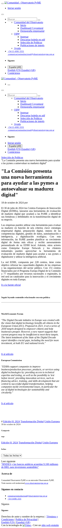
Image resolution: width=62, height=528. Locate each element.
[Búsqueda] (39, 95)
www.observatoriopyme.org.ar (36, 483)
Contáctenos (14, 73)
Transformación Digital (32, 421)
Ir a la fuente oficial (11, 285)
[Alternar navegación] (9, 84)
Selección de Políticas (12, 157)
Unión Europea (52, 421)
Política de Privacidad (26, 519)
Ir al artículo (7, 354)
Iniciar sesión (14, 8)
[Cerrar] (2, 14)
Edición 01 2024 (11, 421)
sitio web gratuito (50, 525)
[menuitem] (28, 22)
